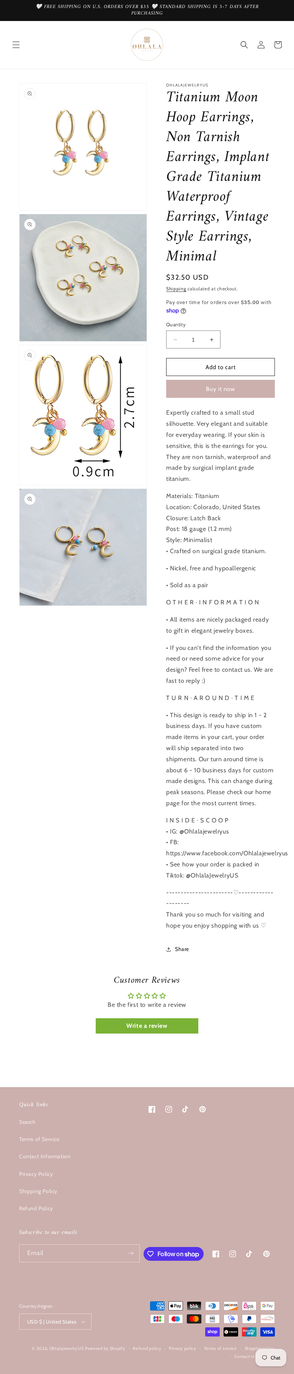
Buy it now (220, 389)
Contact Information (44, 1156)
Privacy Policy (36, 1174)
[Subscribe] (130, 1253)
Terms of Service (39, 1139)
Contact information (254, 1356)
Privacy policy (182, 1348)
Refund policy (147, 1348)
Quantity (176, 324)
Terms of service (220, 1348)
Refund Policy (36, 1208)
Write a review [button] (146, 1025)
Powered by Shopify (105, 1348)
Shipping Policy (38, 1191)
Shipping (176, 288)
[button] (16, 44)
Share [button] (182, 949)
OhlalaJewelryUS (66, 1348)
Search (27, 1121)
